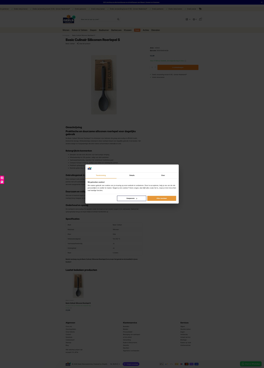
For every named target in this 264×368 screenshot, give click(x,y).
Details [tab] (132, 175)
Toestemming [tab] (101, 175)
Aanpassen (130, 198)
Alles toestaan (162, 198)
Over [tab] (163, 175)
